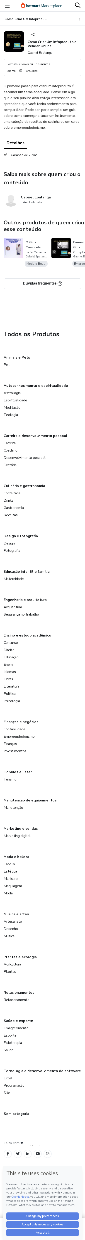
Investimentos (15, 751)
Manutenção (13, 807)
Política (10, 693)
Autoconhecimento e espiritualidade (36, 385)
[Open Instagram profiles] (47, 1154)
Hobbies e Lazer (18, 772)
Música (9, 936)
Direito (9, 649)
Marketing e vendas (21, 828)
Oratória (10, 464)
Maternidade (14, 578)
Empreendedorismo (19, 736)
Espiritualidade (15, 400)
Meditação (12, 407)
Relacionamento (16, 999)
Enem (8, 664)
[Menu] (7, 5)
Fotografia (12, 550)
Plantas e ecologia (20, 957)
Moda (8, 893)
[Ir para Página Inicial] (41, 6)
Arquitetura (13, 607)
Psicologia (12, 700)
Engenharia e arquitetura (25, 599)
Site (7, 1092)
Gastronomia (14, 507)
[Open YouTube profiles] (37, 1154)
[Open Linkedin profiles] (27, 1154)
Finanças (10, 743)
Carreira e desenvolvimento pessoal (35, 435)
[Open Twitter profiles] (17, 1154)
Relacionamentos (19, 992)
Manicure (11, 878)
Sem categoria (16, 1113)
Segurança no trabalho (21, 614)
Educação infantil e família (27, 571)
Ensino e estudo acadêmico (27, 635)
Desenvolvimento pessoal (25, 457)
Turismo (10, 779)
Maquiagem (13, 885)
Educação (11, 657)
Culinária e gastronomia (24, 485)
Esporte (10, 1035)
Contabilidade (14, 729)
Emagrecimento (16, 1028)
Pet (7, 364)
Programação (14, 1085)
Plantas (10, 971)
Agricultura (12, 964)
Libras (8, 679)
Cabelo (9, 864)
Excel (8, 1078)
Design (9, 543)
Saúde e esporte (18, 1020)
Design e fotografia (21, 536)
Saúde (9, 1050)
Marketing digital (17, 835)
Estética (10, 871)
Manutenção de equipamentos (30, 800)
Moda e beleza (16, 856)
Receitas (11, 515)
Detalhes (15, 143)
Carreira (10, 443)
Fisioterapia (13, 1042)
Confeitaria (12, 493)
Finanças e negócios (21, 721)
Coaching (10, 450)
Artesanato (13, 921)
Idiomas (10, 671)
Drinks (9, 500)
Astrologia (12, 392)
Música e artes (16, 914)
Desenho (11, 928)
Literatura (11, 686)
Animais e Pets (17, 357)
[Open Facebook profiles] (8, 1154)
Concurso (11, 642)
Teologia (11, 414)
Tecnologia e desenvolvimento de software (42, 1070)
